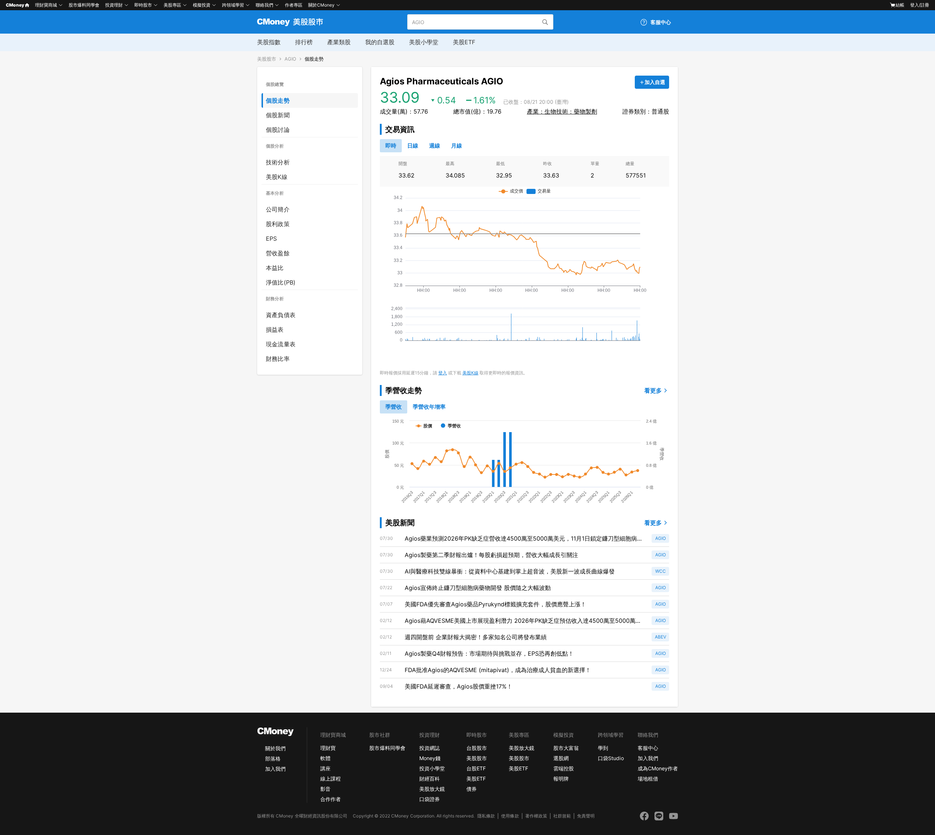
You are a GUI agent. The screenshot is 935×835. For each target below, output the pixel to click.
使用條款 (510, 816)
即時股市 (143, 5)
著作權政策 (536, 816)
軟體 (325, 758)
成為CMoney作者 (658, 768)
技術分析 (278, 162)
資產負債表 (280, 315)
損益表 (275, 329)
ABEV (660, 637)
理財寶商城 (46, 5)
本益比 (275, 267)
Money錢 (429, 758)
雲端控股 (563, 768)
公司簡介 (278, 209)
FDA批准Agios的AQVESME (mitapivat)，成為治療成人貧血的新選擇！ (498, 670)
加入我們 (275, 769)
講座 (325, 768)
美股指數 (268, 42)
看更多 (653, 390)
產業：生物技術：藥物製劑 (562, 111)
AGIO (290, 59)
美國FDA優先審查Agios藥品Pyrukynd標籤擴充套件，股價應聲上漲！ (495, 604)
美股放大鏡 (432, 789)
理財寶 (328, 748)
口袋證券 (429, 799)
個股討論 (278, 129)
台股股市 (476, 748)
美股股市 (266, 59)
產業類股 (339, 42)
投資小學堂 (432, 768)
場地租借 (648, 778)
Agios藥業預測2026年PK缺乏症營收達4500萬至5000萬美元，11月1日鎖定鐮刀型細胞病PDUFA (521, 539)
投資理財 (114, 5)
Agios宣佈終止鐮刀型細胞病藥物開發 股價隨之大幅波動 (478, 587)
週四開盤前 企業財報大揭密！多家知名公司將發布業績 (476, 637)
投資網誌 (429, 748)
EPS (271, 238)
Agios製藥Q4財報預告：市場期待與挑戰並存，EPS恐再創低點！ (489, 653)
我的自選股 (379, 42)
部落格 (272, 758)
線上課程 (330, 778)
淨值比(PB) (280, 282)
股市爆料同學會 (84, 5)
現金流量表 (280, 344)
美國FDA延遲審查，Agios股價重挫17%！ (458, 686)
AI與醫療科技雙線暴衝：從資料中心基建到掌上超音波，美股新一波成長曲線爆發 (510, 571)
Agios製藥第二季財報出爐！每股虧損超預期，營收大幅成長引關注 (491, 554)
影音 (325, 789)
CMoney (15, 5)
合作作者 (330, 799)
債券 (471, 789)
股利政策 (278, 224)
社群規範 (562, 816)
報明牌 (561, 778)
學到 (603, 748)
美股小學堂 (423, 42)
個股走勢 (314, 59)
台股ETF (476, 768)
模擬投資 (201, 5)
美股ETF (464, 42)
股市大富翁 (566, 748)
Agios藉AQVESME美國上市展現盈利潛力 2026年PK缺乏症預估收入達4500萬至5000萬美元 (523, 621)
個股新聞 (278, 115)
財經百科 (429, 778)
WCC (660, 571)
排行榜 (304, 42)
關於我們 (275, 748)
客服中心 (648, 748)
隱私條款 (486, 816)
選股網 (561, 758)
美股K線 (276, 176)
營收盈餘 (278, 253)
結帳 (900, 5)
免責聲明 (586, 816)
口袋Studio (610, 758)
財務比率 (278, 358)
